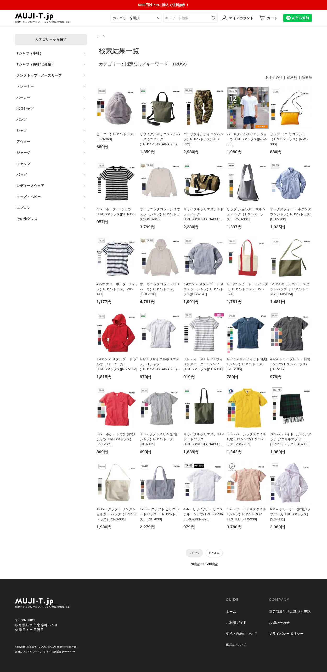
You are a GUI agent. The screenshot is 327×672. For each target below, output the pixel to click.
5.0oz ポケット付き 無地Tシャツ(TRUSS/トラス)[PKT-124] (116, 439)
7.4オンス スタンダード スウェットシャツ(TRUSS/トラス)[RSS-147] (203, 289)
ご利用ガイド (236, 623)
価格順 (292, 77)
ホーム (100, 36)
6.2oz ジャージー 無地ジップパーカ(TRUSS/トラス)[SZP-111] (290, 514)
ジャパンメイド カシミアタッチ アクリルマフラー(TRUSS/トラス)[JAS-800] (290, 439)
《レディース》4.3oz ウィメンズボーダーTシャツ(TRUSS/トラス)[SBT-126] (203, 364)
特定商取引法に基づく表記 (290, 611)
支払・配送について (241, 634)
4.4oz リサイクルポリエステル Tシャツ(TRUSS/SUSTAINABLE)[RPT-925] (159, 364)
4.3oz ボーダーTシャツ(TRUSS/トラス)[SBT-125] (116, 211)
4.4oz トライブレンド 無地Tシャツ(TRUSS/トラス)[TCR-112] (290, 364)
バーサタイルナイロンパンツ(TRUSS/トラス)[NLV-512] (203, 139)
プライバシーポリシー (286, 634)
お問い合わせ (279, 623)
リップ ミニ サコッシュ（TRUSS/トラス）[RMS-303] (289, 139)
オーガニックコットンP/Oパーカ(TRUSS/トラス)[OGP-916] (159, 289)
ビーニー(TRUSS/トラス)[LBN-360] (115, 136)
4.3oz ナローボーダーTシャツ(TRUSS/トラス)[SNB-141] (117, 289)
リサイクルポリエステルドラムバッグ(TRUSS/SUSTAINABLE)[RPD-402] (203, 214)
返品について (236, 645)
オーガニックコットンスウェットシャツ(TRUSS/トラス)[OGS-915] (160, 214)
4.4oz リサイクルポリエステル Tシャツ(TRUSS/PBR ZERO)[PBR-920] (203, 514)
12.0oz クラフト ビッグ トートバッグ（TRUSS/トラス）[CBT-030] (160, 514)
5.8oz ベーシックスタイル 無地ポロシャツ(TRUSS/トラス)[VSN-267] (247, 439)
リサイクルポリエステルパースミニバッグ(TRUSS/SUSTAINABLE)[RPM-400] (160, 139)
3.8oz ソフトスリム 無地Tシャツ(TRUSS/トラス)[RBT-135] (159, 439)
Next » (214, 553)
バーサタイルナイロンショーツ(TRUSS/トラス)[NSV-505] (247, 139)
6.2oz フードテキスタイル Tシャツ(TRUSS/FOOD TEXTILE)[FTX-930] (246, 514)
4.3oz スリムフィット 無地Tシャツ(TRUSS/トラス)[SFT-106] (247, 364)
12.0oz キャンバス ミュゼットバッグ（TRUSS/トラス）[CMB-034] (289, 289)
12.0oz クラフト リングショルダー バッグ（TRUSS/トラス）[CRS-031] (116, 514)
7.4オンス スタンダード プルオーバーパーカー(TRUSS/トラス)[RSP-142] (116, 364)
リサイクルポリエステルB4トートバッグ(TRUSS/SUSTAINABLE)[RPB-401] (203, 439)
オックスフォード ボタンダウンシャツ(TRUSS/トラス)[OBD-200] (290, 214)
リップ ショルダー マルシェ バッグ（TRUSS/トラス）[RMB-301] (246, 214)
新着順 (307, 77)
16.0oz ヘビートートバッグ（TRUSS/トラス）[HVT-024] (247, 289)
